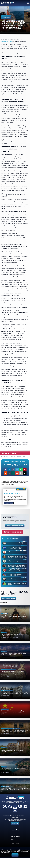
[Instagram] (25, 806)
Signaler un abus (9, 503)
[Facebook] (5, 806)
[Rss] (20, 806)
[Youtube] (15, 806)
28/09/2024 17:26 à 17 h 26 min (12, 493)
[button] (28, 3)
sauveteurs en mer (11, 456)
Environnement (6, 17)
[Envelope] (15, 810)
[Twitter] (10, 806)
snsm (18, 456)
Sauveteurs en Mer (6, 41)
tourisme (22, 456)
